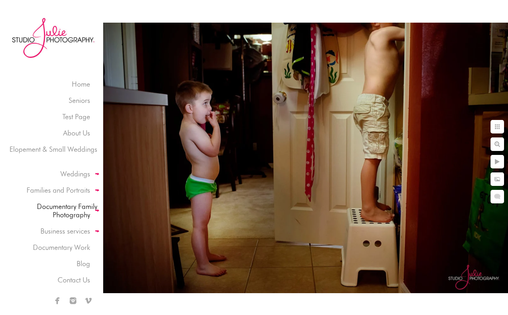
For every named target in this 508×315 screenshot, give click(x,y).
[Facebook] (57, 300)
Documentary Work (61, 247)
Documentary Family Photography (67, 210)
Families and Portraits (58, 190)
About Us (76, 133)
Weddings (75, 174)
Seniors (79, 100)
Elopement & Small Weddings (53, 149)
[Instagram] (73, 300)
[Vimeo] (88, 300)
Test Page (76, 116)
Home (81, 84)
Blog (83, 263)
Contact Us (74, 280)
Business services (65, 231)
